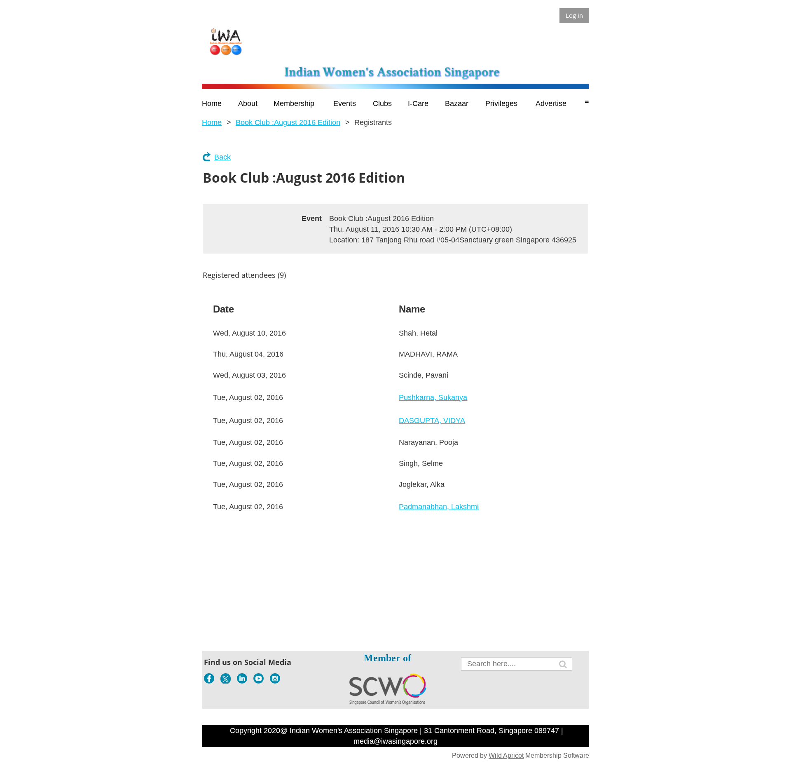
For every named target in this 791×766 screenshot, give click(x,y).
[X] (225, 678)
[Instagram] (275, 678)
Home (212, 122)
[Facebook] (209, 678)
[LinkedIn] (242, 678)
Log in (574, 15)
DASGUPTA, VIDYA (432, 420)
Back (222, 157)
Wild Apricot (506, 755)
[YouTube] (258, 678)
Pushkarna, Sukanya (433, 397)
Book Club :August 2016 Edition (288, 122)
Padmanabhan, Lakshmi (439, 507)
